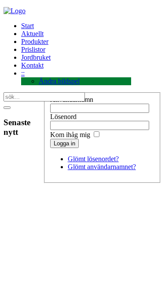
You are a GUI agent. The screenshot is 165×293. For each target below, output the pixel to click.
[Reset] (7, 107)
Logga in (64, 143)
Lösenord (63, 116)
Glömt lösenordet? (93, 159)
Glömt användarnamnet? (102, 166)
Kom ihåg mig (70, 134)
